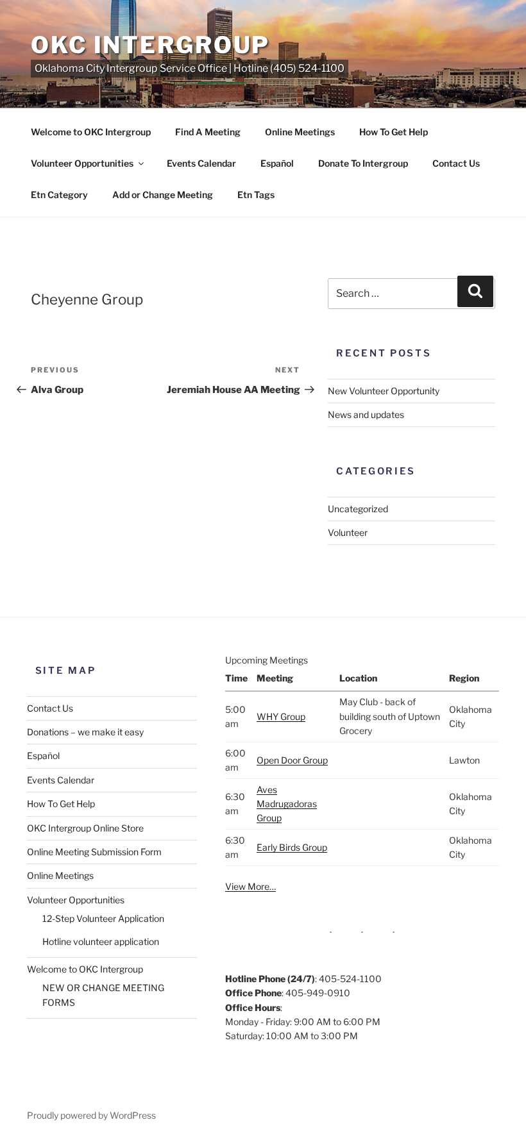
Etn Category (59, 194)
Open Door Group (292, 760)
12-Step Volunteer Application (103, 918)
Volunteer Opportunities (82, 163)
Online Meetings (300, 131)
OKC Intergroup (150, 45)
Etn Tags (256, 194)
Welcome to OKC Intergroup (91, 131)
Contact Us (456, 163)
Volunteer (348, 532)
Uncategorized (358, 508)
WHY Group (281, 716)
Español (277, 163)
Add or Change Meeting (162, 194)
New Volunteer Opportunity (383, 390)
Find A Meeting (208, 131)
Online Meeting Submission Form (94, 851)
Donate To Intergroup (363, 163)
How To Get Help (393, 131)
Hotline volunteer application (100, 941)
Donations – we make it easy (85, 731)
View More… (250, 886)
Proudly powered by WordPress (91, 1115)
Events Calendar (201, 163)
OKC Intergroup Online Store (85, 828)
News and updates (366, 414)
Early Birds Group (292, 847)
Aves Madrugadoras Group (287, 804)
